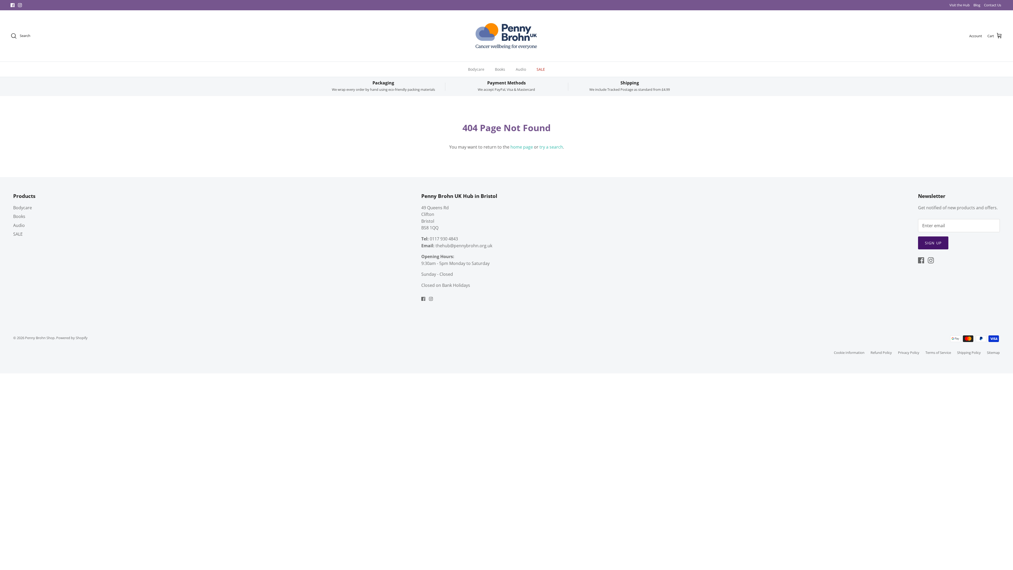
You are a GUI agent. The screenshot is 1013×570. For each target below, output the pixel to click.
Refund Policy (881, 352)
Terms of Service (938, 352)
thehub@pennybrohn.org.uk (464, 246)
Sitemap (993, 352)
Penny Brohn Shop (40, 337)
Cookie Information (849, 352)
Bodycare (476, 69)
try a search (551, 147)
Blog (976, 5)
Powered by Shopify (72, 337)
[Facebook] (13, 5)
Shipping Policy (969, 352)
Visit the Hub (959, 5)
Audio (521, 69)
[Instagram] (20, 5)
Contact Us (992, 5)
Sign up (933, 242)
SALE (541, 69)
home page (521, 147)
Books (500, 69)
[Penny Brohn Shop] (506, 36)
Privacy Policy (908, 352)
